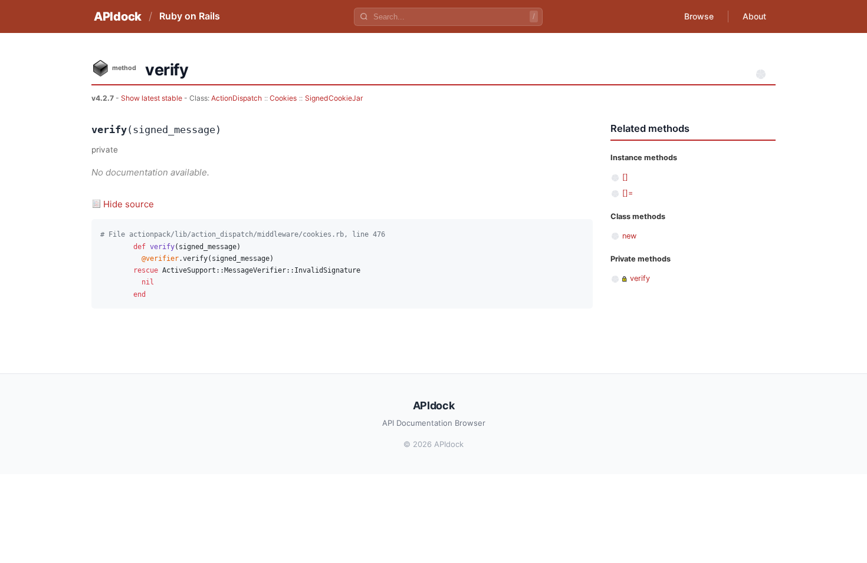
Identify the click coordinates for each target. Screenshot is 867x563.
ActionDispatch (236, 98)
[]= (627, 192)
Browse (699, 16)
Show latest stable (152, 98)
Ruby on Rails (189, 16)
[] (625, 177)
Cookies (283, 98)
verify (640, 278)
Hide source (128, 204)
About (754, 16)
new (629, 235)
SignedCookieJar (334, 98)
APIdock (118, 16)
